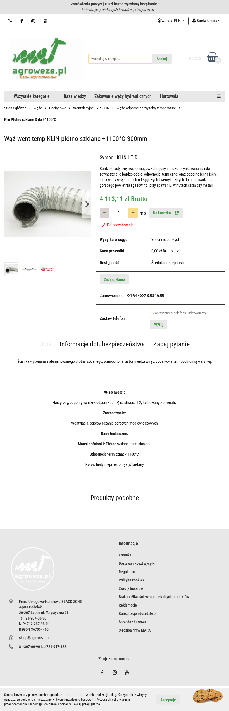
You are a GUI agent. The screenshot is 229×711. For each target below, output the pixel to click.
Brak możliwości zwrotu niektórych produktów (154, 597)
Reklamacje (128, 605)
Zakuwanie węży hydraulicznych (123, 96)
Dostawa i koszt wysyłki (137, 563)
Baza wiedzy (75, 96)
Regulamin (127, 571)
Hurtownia (169, 96)
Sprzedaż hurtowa (132, 622)
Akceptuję (168, 700)
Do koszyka (162, 213)
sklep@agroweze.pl (34, 637)
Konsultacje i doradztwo (137, 613)
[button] (128, 543)
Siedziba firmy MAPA (135, 630)
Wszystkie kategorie (32, 96)
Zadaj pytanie (114, 279)
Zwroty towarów (131, 588)
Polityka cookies (131, 580)
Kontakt (125, 555)
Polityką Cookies (74, 695)
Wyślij (158, 324)
